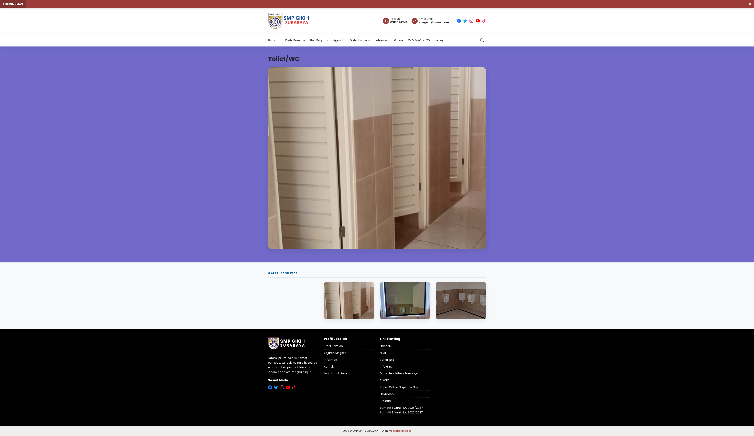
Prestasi (385, 401)
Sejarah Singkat (335, 353)
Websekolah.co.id (399, 431)
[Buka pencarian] (482, 40)
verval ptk (387, 360)
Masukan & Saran (336, 373)
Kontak (329, 367)
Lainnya (440, 40)
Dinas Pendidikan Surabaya (399, 373)
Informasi (331, 360)
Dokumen (387, 394)
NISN (383, 353)
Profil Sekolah (333, 346)
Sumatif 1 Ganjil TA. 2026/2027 (401, 408)
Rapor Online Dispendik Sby (399, 387)
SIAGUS (385, 380)
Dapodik (385, 346)
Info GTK (386, 367)
